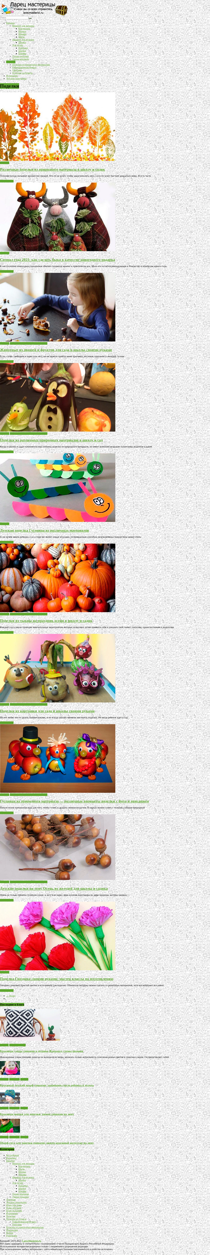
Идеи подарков (14, 1210)
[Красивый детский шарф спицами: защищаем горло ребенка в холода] (10, 1074)
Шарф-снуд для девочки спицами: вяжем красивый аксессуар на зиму (47, 1143)
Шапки (22, 31)
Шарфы (22, 34)
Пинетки (23, 48)
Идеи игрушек (13, 1208)
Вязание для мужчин (23, 39)
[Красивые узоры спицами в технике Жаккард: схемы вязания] (30, 1040)
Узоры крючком (20, 59)
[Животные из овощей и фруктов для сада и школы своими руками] (57, 340)
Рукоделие (11, 1235)
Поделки (10, 62)
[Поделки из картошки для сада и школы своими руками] (57, 701)
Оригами (17, 70)
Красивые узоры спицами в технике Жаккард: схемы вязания (41, 1051)
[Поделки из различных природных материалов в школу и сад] (57, 430)
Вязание (10, 23)
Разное (9, 1233)
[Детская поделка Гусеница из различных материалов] (57, 521)
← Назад (10, 995)
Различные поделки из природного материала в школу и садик (52, 169)
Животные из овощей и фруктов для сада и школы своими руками (56, 350)
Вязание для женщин (23, 25)
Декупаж (11, 1199)
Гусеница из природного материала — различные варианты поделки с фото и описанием (74, 801)
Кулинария (12, 75)
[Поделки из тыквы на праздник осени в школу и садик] (57, 611)
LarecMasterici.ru (31, 1241)
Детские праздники (16, 78)
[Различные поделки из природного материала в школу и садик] (57, 160)
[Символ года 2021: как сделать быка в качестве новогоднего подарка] (57, 250)
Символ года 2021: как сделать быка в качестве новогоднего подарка (57, 260)
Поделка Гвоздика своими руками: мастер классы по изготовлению (56, 979)
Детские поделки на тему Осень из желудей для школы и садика (54, 888)
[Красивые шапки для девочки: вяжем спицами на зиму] (10, 1103)
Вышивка (11, 1158)
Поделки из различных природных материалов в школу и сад (51, 440)
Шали (21, 37)
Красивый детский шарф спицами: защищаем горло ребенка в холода (47, 1085)
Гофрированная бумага (24, 67)
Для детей (17, 45)
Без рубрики (12, 1155)
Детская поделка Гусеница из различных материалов (44, 530)
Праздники (12, 1230)
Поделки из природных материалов (31, 64)
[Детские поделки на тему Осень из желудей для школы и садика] (57, 879)
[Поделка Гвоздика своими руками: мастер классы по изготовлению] (57, 969)
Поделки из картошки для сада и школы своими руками (47, 711)
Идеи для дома (14, 1205)
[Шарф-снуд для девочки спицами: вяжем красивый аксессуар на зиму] (10, 1132)
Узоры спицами (20, 56)
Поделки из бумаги (22, 73)
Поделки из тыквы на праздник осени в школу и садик (46, 621)
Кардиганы (24, 28)
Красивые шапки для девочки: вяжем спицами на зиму (37, 1114)
